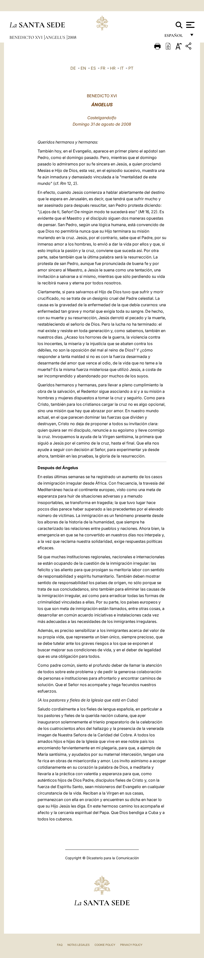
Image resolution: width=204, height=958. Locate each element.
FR (103, 68)
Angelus (55, 37)
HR (112, 68)
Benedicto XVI (26, 37)
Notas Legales (78, 945)
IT (122, 68)
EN (83, 68)
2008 (72, 37)
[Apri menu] (190, 25)
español (175, 37)
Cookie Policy (105, 945)
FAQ (59, 945)
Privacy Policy (131, 945)
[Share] (189, 47)
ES (93, 68)
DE (73, 68)
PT (130, 68)
